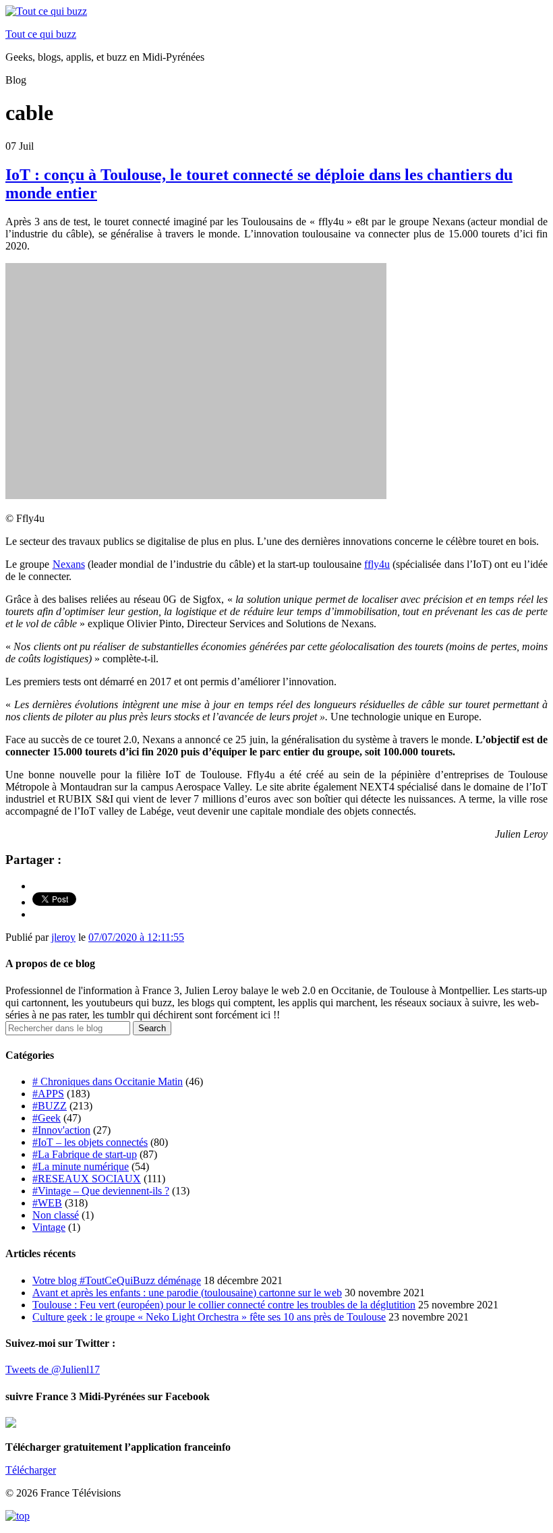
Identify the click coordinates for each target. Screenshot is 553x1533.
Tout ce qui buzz (40, 34)
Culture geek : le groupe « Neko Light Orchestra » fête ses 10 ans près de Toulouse (209, 1317)
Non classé (55, 1215)
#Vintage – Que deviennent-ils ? (100, 1190)
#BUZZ (49, 1105)
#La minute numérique (80, 1166)
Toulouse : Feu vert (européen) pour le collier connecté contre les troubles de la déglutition (223, 1304)
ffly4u (377, 564)
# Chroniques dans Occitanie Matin (107, 1081)
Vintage (48, 1227)
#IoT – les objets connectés (90, 1142)
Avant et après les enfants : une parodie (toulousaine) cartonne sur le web (187, 1292)
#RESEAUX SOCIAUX (86, 1178)
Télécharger (30, 1470)
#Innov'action (61, 1130)
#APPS (48, 1093)
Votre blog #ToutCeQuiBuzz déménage (116, 1280)
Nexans (69, 564)
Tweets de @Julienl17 (52, 1369)
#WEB (47, 1203)
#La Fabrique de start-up (84, 1154)
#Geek (46, 1118)
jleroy (63, 937)
